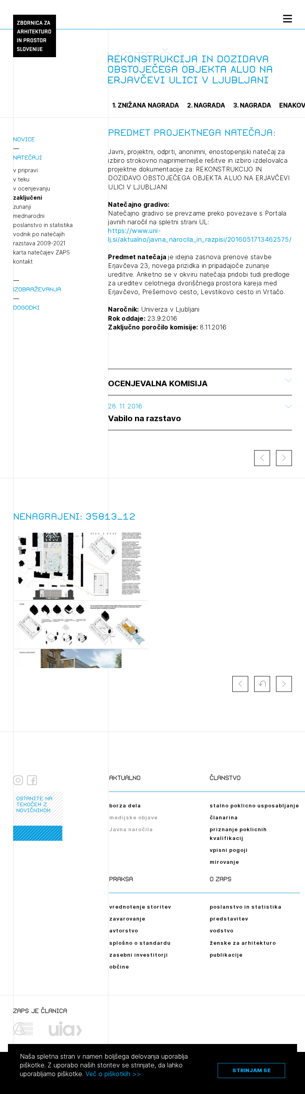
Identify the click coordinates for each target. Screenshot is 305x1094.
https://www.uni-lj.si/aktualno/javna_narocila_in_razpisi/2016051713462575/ (199, 235)
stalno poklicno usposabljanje (254, 805)
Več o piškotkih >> (113, 1073)
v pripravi (25, 170)
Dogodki (26, 307)
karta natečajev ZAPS (41, 252)
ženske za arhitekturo (243, 942)
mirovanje (224, 861)
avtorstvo (123, 930)
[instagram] (18, 780)
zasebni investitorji (138, 954)
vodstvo (222, 930)
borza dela (125, 805)
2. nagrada (206, 105)
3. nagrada (252, 105)
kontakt (23, 261)
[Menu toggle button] (287, 18)
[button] (262, 684)
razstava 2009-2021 (39, 243)
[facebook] (32, 780)
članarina (224, 817)
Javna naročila (131, 829)
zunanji (22, 206)
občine (119, 966)
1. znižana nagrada (145, 105)
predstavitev (229, 918)
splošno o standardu (140, 942)
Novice (24, 139)
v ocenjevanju (31, 188)
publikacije (226, 954)
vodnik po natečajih (39, 234)
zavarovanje (127, 918)
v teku (21, 179)
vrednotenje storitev (140, 906)
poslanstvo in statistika (43, 225)
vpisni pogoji (229, 849)
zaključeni (27, 197)
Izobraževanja (37, 289)
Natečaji (27, 157)
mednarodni (28, 216)
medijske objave (133, 817)
